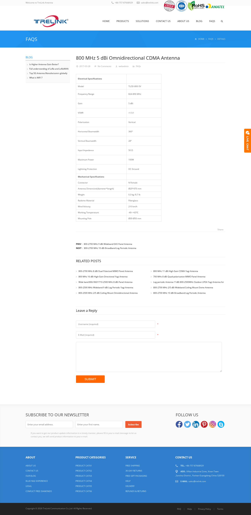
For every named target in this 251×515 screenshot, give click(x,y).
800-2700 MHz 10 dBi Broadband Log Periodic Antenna (110, 248)
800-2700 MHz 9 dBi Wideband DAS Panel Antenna (108, 244)
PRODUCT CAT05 (83, 486)
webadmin (124, 66)
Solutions (142, 21)
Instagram (212, 424)
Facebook (179, 424)
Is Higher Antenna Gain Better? (44, 64)
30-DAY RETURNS (134, 470)
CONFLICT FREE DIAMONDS (39, 491)
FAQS (212, 21)
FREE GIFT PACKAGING (136, 475)
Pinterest (204, 424)
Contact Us (163, 21)
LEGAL (29, 486)
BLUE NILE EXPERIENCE (37, 481)
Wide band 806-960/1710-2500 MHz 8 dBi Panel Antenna (106, 282)
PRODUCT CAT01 (83, 465)
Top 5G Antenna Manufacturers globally (48, 73)
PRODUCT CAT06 (83, 491)
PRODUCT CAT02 (83, 470)
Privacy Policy (204, 508)
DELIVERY (130, 486)
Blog (199, 21)
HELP (128, 481)
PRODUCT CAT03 (83, 475)
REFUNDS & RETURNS (136, 491)
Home (106, 21)
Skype (221, 424)
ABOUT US (31, 465)
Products (122, 21)
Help (189, 508)
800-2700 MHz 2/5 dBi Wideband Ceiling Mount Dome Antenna (183, 287)
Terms (220, 508)
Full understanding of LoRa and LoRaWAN (48, 68)
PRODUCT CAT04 (83, 481)
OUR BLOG (31, 475)
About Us (183, 21)
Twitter (187, 424)
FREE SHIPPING (133, 465)
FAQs (31, 39)
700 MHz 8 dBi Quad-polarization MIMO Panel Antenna (179, 276)
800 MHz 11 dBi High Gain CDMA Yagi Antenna (175, 271)
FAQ (179, 508)
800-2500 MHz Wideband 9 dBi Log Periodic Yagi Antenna (106, 287)
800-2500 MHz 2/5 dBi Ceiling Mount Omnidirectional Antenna (108, 293)
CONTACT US (32, 470)
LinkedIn (195, 424)
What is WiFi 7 (36, 77)
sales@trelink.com (149, 2)
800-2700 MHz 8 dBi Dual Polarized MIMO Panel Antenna (106, 271)
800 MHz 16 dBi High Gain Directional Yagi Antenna (103, 276)
